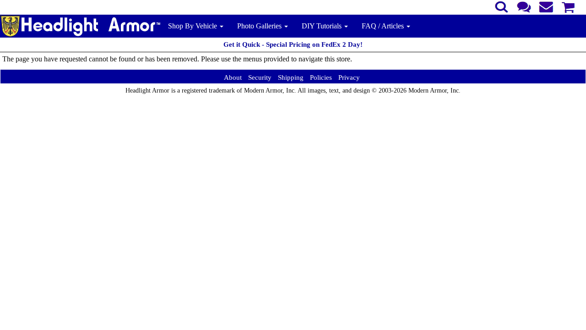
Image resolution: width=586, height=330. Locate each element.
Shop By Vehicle (193, 26)
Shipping (291, 77)
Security (259, 77)
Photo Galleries (260, 26)
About (233, 77)
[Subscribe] (546, 6)
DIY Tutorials (322, 26)
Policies (321, 77)
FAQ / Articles (384, 26)
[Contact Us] (524, 6)
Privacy (349, 77)
